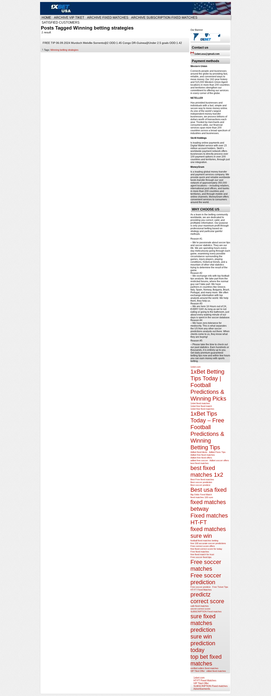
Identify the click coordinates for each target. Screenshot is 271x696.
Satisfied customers (61, 22)
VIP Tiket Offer (197, 671)
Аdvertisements (201, 688)
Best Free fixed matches (202, 479)
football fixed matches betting (204, 540)
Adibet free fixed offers (201, 457)
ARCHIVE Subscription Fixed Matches (164, 17)
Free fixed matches (199, 551)
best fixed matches (199, 463)
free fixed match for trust (202, 554)
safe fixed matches (199, 606)
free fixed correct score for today (206, 549)
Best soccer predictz (200, 485)
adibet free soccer (199, 460)
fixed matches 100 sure (201, 497)
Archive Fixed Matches (107, 17)
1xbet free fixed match (201, 406)
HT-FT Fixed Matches (201, 590)
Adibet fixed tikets (198, 452)
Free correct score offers (202, 546)
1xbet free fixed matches (202, 409)
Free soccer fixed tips (200, 557)
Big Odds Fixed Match (201, 494)
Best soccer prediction (201, 482)
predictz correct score (207, 597)
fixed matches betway (208, 505)
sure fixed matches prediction (202, 623)
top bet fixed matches (206, 660)
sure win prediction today (202, 643)
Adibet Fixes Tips (217, 452)
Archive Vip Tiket (69, 17)
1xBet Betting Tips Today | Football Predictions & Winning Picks (208, 385)
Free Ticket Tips (220, 587)
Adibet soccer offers (219, 460)
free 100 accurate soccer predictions (208, 543)
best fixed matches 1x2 (206, 471)
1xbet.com (195, 367)
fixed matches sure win (208, 532)
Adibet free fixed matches (202, 455)
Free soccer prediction (205, 578)
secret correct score (200, 609)
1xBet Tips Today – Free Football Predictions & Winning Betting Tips (207, 430)
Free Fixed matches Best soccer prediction (136, 8)
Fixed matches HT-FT (209, 518)
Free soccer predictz (200, 587)
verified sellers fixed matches (204, 668)
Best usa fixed (208, 489)
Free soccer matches (205, 565)
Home (46, 17)
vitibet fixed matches (216, 671)
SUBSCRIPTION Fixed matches (206, 611)
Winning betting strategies (64, 50)
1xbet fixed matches (200, 403)
